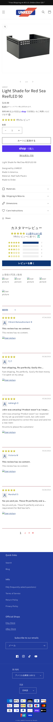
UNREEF (22, 720)
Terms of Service (13, 593)
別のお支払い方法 (27, 155)
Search (9, 562)
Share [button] (8, 218)
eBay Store (11, 629)
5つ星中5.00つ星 (34, 233)
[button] (3, 12)
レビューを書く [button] (26, 263)
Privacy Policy (12, 606)
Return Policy (12, 600)
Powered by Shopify (31, 720)
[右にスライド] (33, 82)
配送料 (4, 107)
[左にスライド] (20, 82)
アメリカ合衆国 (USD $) (25, 675)
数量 (4, 125)
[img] (8, 317)
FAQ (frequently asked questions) (21, 587)
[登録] (44, 645)
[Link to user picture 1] (9, 343)
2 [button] (25, 533)
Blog (8, 569)
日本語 (25, 690)
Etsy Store (10, 623)
